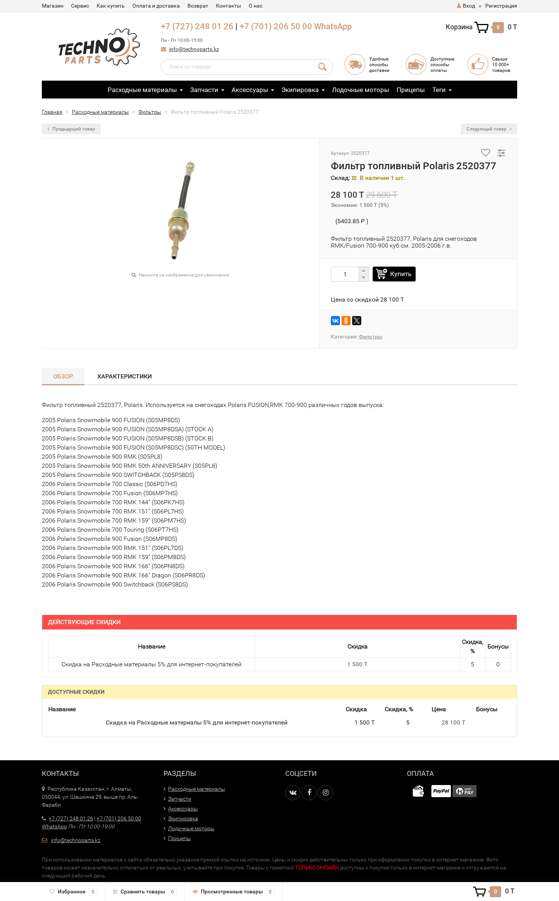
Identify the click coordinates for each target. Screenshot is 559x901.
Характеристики (124, 376)
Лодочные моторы (360, 90)
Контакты (228, 6)
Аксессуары (250, 90)
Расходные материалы (142, 90)
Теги (439, 90)
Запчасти (204, 90)
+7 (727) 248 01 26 (197, 26)
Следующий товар (487, 129)
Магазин (53, 6)
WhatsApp (333, 26)
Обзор (63, 376)
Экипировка (300, 90)
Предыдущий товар (73, 129)
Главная (52, 112)
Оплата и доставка (156, 6)
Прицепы (411, 90)
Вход (469, 6)
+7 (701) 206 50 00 (276, 26)
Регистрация (501, 6)
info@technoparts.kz (194, 49)
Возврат (197, 6)
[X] (356, 320)
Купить (400, 274)
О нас (255, 6)
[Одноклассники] (346, 320)
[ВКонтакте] (335, 320)
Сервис (80, 6)
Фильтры (149, 112)
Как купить (111, 6)
